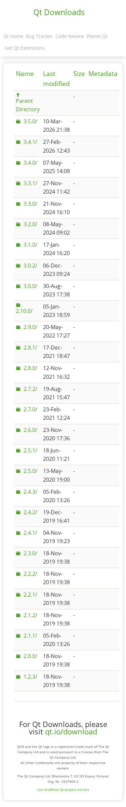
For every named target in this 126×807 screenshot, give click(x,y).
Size (79, 73)
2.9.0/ (30, 327)
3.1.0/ (30, 244)
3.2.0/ (30, 224)
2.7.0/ (30, 409)
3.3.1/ (30, 183)
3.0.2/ (30, 265)
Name (25, 73)
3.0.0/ (30, 286)
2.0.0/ (30, 656)
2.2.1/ (30, 594)
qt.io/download (71, 731)
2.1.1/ (30, 635)
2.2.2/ (30, 573)
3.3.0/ (30, 203)
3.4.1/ (30, 142)
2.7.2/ (30, 389)
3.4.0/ (30, 162)
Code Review (69, 36)
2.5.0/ (30, 471)
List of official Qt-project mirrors (63, 789)
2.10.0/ (24, 311)
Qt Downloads (59, 12)
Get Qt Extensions (25, 48)
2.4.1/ (30, 532)
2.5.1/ (30, 450)
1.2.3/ (30, 676)
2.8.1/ (30, 347)
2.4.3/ (30, 491)
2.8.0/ (30, 368)
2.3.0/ (30, 553)
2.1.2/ (30, 615)
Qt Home (13, 36)
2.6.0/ (30, 430)
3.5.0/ (30, 121)
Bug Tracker (39, 36)
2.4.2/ (30, 512)
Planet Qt (97, 36)
